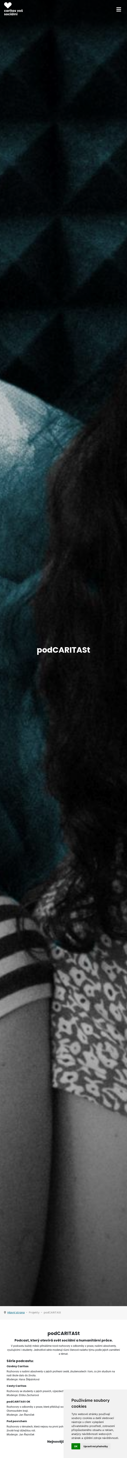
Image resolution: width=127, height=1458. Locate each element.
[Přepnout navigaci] (118, 9)
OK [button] (76, 1446)
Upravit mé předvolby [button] (96, 1446)
